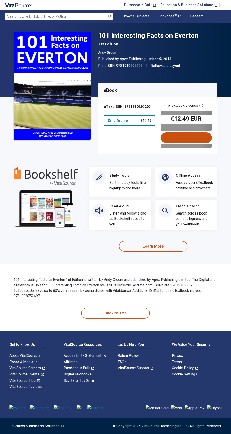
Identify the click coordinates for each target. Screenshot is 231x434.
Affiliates (71, 362)
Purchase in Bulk (138, 5)
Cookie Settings (184, 374)
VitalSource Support (134, 368)
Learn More (153, 246)
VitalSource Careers (25, 368)
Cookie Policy (183, 368)
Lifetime (132, 120)
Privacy (178, 355)
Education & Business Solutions (187, 5)
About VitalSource (24, 355)
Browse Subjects (135, 16)
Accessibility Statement (83, 355)
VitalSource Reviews (25, 386)
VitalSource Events (24, 374)
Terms (177, 362)
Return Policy (128, 355)
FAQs (122, 362)
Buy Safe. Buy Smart (79, 380)
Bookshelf (167, 16)
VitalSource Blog (23, 380)
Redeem (196, 16)
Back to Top (115, 313)
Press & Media (21, 362)
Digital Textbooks (77, 374)
